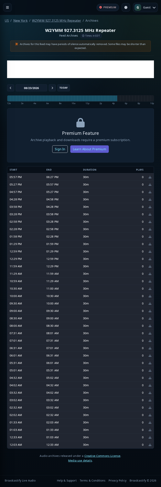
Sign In (60, 149)
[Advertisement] (80, 69)
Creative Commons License (102, 456)
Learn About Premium (89, 149)
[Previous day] (10, 87)
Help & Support (67, 480)
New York (20, 20)
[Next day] (52, 87)
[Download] (150, 177)
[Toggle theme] (126, 7)
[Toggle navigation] (7, 7)
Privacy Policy (117, 480)
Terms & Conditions (92, 480)
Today (63, 87)
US (7, 20)
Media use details (80, 460)
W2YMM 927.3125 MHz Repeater (56, 20)
